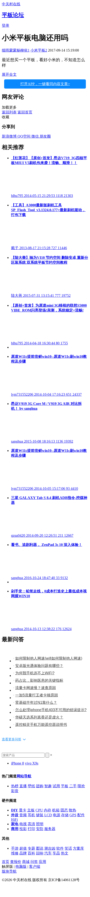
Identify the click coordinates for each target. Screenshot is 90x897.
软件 (60, 848)
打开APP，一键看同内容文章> (45, 84)
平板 (64, 786)
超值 (23, 848)
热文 (64, 853)
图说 (39, 848)
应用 (42, 862)
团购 (39, 786)
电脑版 (21, 866)
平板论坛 (13, 15)
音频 (23, 815)
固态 (64, 810)
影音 (14, 791)
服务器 (49, 829)
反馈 (5, 888)
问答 (34, 862)
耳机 (31, 815)
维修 (14, 853)
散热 (72, 810)
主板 (31, 810)
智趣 (48, 786)
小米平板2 (38, 50)
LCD (48, 815)
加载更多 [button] (9, 107)
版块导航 (9, 871)
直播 (23, 786)
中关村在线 (11, 4)
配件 (81, 815)
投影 (23, 829)
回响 (39, 853)
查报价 (15, 862)
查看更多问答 (11, 739)
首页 (5, 862)
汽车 (48, 853)
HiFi (14, 820)
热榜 (14, 786)
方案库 (78, 848)
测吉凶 (49, 848)
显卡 (22, 810)
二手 (73, 786)
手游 (14, 848)
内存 (47, 810)
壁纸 (31, 786)
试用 (56, 786)
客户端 (34, 866)
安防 (39, 829)
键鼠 (39, 815)
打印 (31, 829)
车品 (56, 853)
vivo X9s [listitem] (31, 763)
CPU (39, 810)
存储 (65, 815)
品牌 (23, 853)
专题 (31, 848)
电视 (23, 824)
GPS (72, 815)
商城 (26, 862)
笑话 (68, 848)
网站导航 (24, 776)
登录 (5, 25)
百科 (31, 853)
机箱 (56, 810)
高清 (31, 824)
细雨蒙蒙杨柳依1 (16, 50)
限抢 (81, 786)
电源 (56, 815)
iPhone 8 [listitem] (17, 763)
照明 (39, 824)
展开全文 (9, 74)
